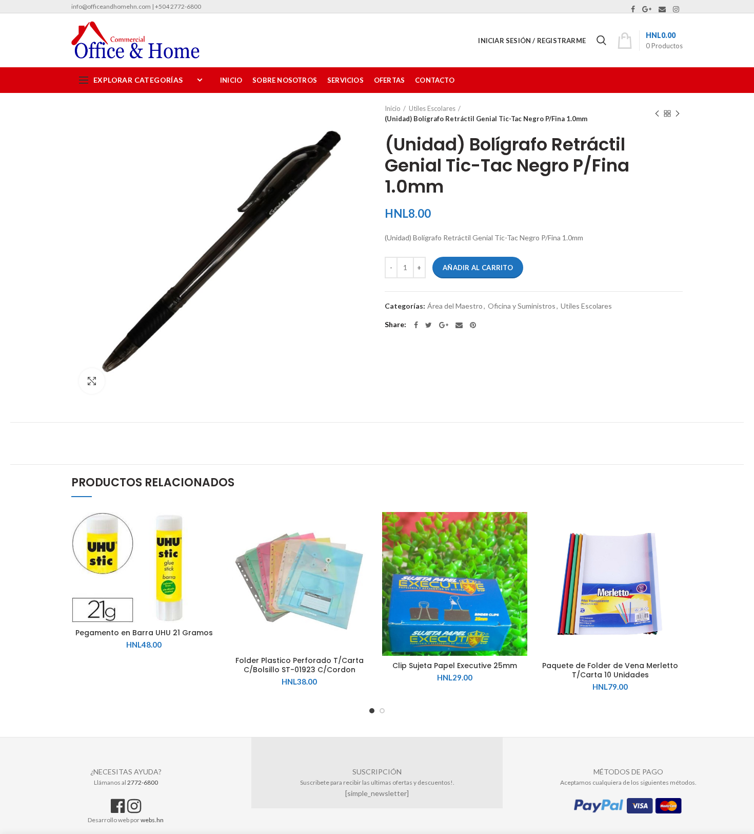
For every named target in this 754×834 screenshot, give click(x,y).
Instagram (676, 9)
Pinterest (473, 325)
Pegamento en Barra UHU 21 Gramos (144, 632)
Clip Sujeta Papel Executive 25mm (454, 665)
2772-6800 (142, 782)
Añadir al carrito (478, 267)
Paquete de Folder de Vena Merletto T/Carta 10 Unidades (610, 670)
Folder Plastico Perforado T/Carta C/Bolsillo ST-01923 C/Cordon (299, 665)
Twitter (428, 325)
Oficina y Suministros (521, 306)
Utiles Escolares (432, 108)
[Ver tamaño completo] (92, 381)
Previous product (657, 113)
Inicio (393, 108)
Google (647, 9)
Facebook (633, 9)
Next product (677, 113)
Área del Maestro (455, 306)
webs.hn (152, 820)
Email (662, 9)
